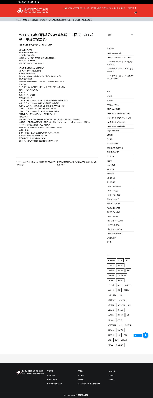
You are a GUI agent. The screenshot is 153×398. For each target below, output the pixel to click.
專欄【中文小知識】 (114, 195)
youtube (111, 379)
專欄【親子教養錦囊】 (114, 204)
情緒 (120, 295)
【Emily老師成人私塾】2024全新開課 (119, 57)
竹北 (120, 325)
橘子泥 (120, 320)
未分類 (109, 242)
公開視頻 (131, 8)
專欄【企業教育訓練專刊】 (115, 148)
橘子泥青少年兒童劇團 (115, 221)
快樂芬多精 (112, 295)
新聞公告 (110, 96)
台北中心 (111, 280)
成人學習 (122, 300)
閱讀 (116, 340)
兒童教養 (111, 275)
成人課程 (76, 8)
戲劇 (129, 305)
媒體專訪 (120, 280)
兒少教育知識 (111, 178)
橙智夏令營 (110, 174)
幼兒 (119, 290)
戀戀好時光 (112, 300)
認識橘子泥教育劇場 (113, 212)
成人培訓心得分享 (112, 143)
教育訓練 (111, 315)
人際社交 (111, 265)
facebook (112, 371)
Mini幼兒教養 (111, 165)
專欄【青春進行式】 (113, 199)
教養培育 (120, 315)
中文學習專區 (111, 182)
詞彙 (109, 340)
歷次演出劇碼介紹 (114, 225)
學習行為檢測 (106, 8)
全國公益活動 (122, 275)
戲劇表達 (111, 310)
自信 (119, 335)
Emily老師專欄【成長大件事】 (116, 122)
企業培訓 (110, 135)
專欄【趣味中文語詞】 (115, 186)
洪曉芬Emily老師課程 (113, 109)
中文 (127, 260)
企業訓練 (111, 270)
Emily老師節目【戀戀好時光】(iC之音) (119, 118)
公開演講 (115, 8)
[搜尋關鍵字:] (120, 35)
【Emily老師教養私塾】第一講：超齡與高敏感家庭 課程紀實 (120, 77)
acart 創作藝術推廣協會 (54, 384)
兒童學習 (110, 161)
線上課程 (128, 325)
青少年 (110, 345)
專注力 (120, 285)
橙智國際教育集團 (82, 395)
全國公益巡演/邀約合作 (115, 233)
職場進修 (111, 335)
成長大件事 (121, 305)
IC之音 (120, 260)
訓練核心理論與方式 (113, 208)
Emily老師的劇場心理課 (114, 53)
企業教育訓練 (67, 8)
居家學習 (128, 285)
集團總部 (124, 340)
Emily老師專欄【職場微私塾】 (116, 126)
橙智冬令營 (110, 169)
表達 (125, 335)
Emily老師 (111, 260)
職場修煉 (111, 330)
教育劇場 (120, 310)
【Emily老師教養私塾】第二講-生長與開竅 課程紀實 (119, 63)
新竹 (128, 315)
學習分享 (111, 285)
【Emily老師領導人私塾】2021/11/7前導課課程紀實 (120, 70)
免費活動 (120, 270)
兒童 (128, 270)
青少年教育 (119, 345)
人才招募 (81, 375)
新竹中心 (111, 320)
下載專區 (50, 371)
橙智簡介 (81, 371)
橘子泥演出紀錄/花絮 (115, 229)
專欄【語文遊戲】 (114, 191)
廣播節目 (127, 290)
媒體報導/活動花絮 (113, 105)
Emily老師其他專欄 (113, 131)
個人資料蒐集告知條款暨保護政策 (89, 384)
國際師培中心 (51, 375)
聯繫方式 (81, 379)
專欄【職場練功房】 (113, 152)
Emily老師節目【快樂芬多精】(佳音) (118, 113)
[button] (145, 335)
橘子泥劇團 (112, 325)
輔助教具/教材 (111, 238)
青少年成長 (110, 156)
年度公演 (111, 290)
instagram (112, 375)
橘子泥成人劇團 (113, 216)
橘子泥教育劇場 (96, 8)
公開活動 (122, 8)
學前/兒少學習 (85, 8)
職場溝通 (120, 330)
